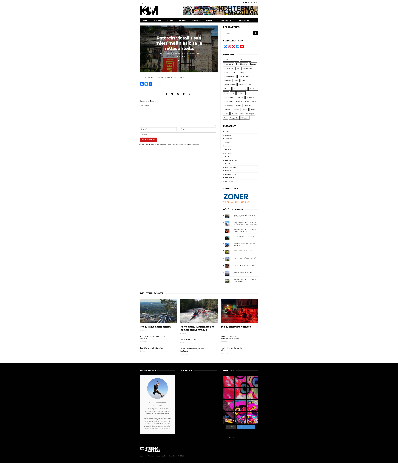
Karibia (209, 20)
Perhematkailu (229, 97)
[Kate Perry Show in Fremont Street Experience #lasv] (240, 393)
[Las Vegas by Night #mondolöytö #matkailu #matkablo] (228, 393)
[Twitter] (248, 3)
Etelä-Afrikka (229, 68)
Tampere (236, 110)
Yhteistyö (244, 118)
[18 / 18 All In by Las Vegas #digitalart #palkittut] (228, 381)
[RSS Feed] (243, 3)
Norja (226, 93)
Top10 (253, 110)
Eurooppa (196, 20)
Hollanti (227, 72)
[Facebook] (246, 3)
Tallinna (227, 110)
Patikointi (241, 93)
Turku (226, 114)
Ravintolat (250, 97)
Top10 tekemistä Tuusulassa (244, 236)
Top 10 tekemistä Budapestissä (245, 258)
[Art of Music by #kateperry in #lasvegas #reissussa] (240, 381)
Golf (238, 68)
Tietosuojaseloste (229, 437)
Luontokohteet (229, 85)
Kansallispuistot (229, 76)
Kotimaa (157, 20)
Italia (242, 72)
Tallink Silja (247, 105)
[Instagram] (254, 3)
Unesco (234, 114)
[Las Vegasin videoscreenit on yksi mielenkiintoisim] (252, 393)
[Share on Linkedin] (190, 94)
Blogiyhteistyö (224, 20)
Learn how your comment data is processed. (183, 145)
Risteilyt (239, 101)
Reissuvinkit (228, 101)
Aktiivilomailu (245, 60)
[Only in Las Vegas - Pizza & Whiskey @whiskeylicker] (228, 418)
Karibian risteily (244, 76)
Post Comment (148, 140)
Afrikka (170, 20)
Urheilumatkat (230, 181)
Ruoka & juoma (230, 174)
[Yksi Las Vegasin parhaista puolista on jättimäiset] (240, 405)
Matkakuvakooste (245, 85)
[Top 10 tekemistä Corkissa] (239, 311)
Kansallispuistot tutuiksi (243, 272)
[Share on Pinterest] (184, 94)
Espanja (253, 64)
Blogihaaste (228, 64)
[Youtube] (251, 3)
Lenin (243, 81)
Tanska (244, 110)
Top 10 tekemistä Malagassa (244, 265)
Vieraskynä (250, 114)
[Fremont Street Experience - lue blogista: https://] (240, 418)
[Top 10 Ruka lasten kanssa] (158, 311)
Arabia (227, 142)
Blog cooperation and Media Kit (149, 3)
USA (241, 114)
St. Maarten (228, 105)
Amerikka (182, 20)
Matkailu (228, 163)
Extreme (228, 149)
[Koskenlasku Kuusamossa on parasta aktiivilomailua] (199, 311)
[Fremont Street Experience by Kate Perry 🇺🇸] (252, 418)
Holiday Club (247, 68)
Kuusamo (227, 81)
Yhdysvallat (234, 118)
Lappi (236, 81)
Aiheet (145, 20)
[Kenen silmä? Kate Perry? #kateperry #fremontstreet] (252, 381)
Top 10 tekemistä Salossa (243, 251)
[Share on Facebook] (166, 94)
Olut (232, 93)
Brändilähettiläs (241, 64)
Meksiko (227, 89)
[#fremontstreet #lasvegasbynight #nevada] (228, 405)
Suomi (238, 105)
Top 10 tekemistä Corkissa (236, 326)
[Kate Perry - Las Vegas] (252, 405)
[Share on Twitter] (172, 94)
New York (253, 89)
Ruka (247, 101)
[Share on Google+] (178, 94)
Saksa (254, 101)
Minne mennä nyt (240, 89)
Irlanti (235, 72)
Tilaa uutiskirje (243, 20)
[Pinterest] (256, 3)
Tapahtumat (229, 178)
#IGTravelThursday (231, 60)
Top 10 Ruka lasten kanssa (155, 326)
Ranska (240, 97)
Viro (225, 118)
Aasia (227, 132)
